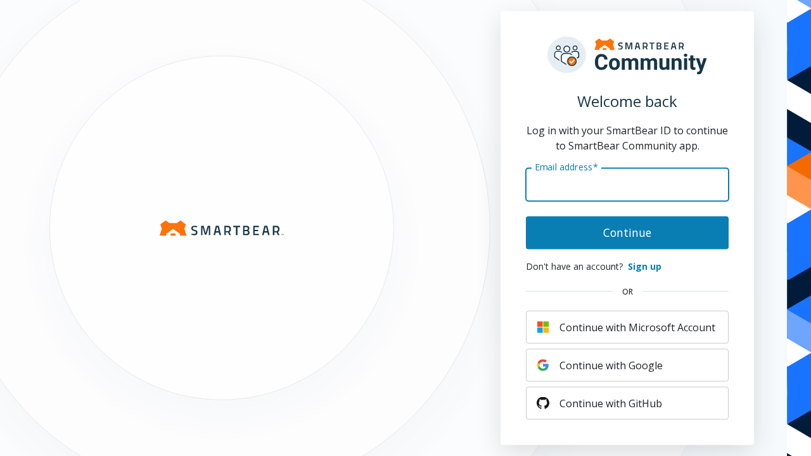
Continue (627, 232)
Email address (566, 167)
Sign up (644, 266)
